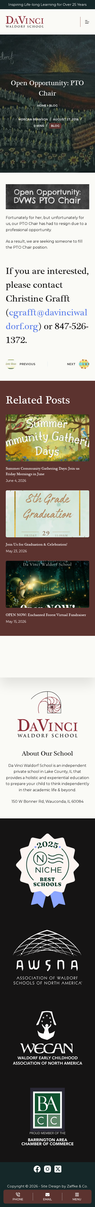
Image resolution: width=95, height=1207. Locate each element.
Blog (53, 105)
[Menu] (87, 22)
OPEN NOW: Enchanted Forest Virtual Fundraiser (46, 615)
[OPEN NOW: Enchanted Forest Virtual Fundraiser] (47, 584)
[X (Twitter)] (57, 1169)
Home (41, 105)
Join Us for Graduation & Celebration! (36, 544)
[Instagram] (47, 1169)
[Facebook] (37, 1169)
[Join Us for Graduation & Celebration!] (47, 513)
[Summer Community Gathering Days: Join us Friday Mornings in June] (47, 437)
